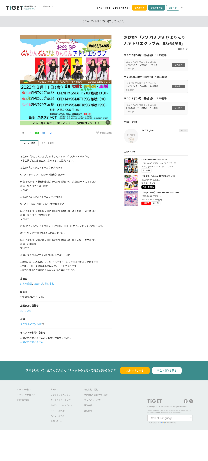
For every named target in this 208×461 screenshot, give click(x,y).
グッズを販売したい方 (61, 400)
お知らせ (55, 389)
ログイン (173, 8)
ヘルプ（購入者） (59, 410)
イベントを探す (103, 8)
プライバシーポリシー (94, 400)
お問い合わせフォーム (31, 341)
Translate (171, 422)
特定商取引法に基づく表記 (96, 395)
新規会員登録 (156, 8)
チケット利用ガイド (121, 8)
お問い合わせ (57, 421)
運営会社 (88, 405)
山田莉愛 (38, 283)
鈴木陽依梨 (26, 283)
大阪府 (181, 48)
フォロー (183, 130)
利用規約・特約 (91, 389)
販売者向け (140, 8)
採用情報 (88, 410)
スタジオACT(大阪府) (31, 324)
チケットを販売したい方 (61, 395)
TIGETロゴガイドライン (61, 405)
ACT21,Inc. (26, 310)
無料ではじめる (134, 370)
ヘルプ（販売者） (59, 416)
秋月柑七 (49, 283)
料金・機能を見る (167, 370)
